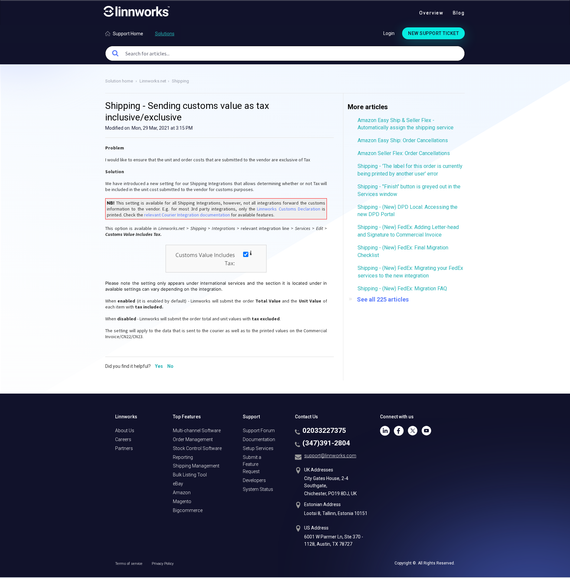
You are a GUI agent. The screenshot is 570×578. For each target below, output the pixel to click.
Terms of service (129, 564)
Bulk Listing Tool (190, 474)
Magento (182, 501)
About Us (124, 430)
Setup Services (258, 448)
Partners (124, 448)
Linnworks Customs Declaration (288, 209)
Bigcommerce (188, 510)
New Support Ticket (433, 33)
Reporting (183, 457)
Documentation (259, 439)
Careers (123, 439)
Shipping (180, 81)
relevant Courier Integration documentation (187, 215)
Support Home (128, 33)
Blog (459, 13)
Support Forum (259, 430)
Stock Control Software (197, 448)
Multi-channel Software (197, 430)
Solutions (164, 33)
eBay (178, 483)
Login (389, 33)
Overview (431, 13)
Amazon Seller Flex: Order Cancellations (404, 153)
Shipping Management (196, 465)
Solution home (119, 81)
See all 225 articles (383, 299)
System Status (258, 489)
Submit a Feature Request (252, 464)
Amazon (182, 492)
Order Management (193, 439)
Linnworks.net (153, 81)
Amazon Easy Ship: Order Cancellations (403, 140)
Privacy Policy (163, 564)
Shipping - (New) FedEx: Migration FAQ (402, 288)
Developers (254, 480)
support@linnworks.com (330, 455)
